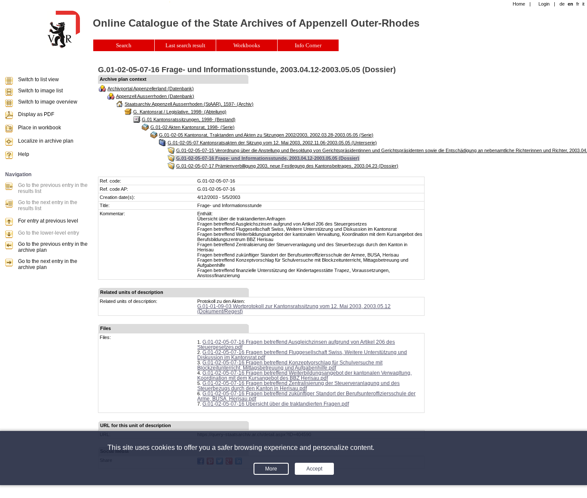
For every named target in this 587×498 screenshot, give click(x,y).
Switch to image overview (47, 102)
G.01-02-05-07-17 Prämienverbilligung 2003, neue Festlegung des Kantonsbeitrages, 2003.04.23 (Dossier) (287, 165)
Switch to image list (40, 91)
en (570, 3)
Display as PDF (36, 114)
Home (519, 3)
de (562, 3)
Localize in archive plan (45, 141)
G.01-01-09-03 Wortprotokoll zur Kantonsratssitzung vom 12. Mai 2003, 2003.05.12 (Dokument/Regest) (294, 309)
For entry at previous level (48, 221)
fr (577, 3)
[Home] (63, 46)
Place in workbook (39, 128)
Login (544, 3)
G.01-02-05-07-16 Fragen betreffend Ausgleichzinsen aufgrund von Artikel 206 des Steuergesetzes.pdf (296, 344)
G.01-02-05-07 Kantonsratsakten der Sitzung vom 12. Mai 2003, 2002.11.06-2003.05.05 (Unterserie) (272, 142)
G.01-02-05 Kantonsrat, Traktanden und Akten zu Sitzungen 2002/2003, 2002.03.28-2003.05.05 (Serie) (266, 134)
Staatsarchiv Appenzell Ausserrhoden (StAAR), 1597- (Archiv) (189, 104)
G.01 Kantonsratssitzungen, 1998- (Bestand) (188, 119)
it (583, 3)
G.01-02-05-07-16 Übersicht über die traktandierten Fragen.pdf (275, 404)
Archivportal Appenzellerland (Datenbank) (150, 88)
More (271, 469)
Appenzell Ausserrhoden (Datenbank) (155, 96)
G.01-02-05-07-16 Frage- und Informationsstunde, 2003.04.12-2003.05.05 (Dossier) (267, 158)
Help (23, 154)
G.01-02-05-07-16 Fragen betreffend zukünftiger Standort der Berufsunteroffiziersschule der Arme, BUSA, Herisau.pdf (306, 396)
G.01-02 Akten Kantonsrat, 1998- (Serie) (192, 127)
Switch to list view (38, 79)
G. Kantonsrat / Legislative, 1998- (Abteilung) (179, 111)
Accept (314, 469)
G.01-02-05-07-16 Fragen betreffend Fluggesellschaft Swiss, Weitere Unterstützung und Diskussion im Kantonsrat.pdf (302, 355)
